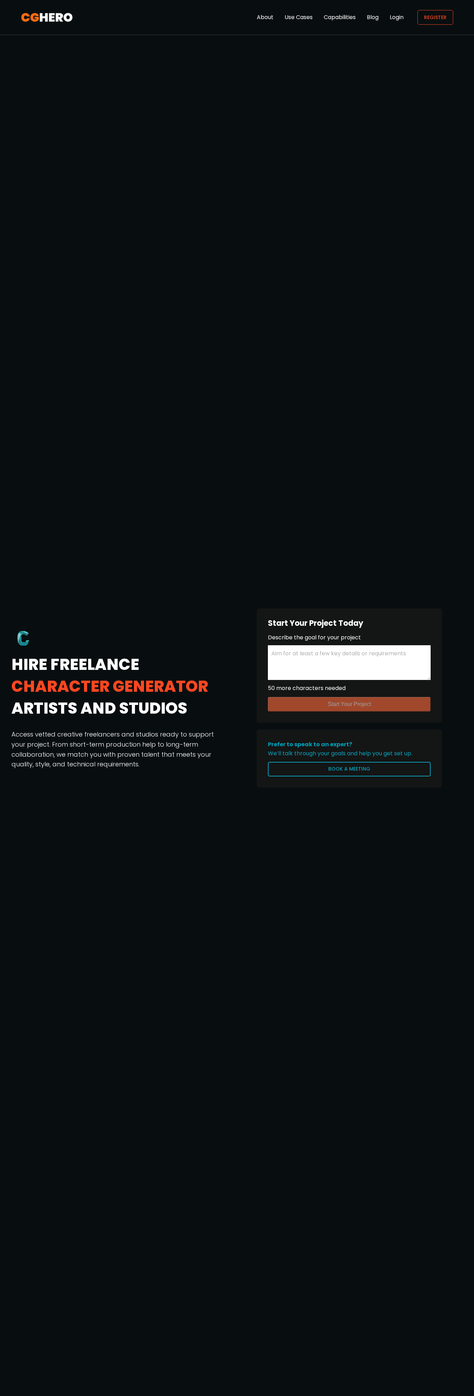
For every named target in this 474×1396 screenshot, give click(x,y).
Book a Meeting (349, 768)
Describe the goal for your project (314, 637)
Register (435, 17)
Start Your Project (349, 704)
